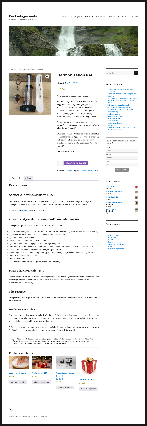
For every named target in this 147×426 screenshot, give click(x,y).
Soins (110, 17)
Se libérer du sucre (114, 119)
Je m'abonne (122, 169)
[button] (47, 76)
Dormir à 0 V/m (113, 121)
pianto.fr (110, 240)
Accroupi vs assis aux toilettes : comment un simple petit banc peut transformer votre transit (123, 100)
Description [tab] (17, 178)
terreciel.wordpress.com (116, 249)
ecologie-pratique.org (115, 235)
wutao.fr (110, 246)
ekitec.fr (110, 242)
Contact (134, 17)
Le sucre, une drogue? (115, 123)
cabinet (24, 210)
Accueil (63, 17)
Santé (87, 17)
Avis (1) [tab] (28, 178)
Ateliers (99, 17)
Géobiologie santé (23, 16)
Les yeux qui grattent (115, 116)
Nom (107, 162)
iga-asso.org (112, 237)
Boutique (122, 17)
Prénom (108, 155)
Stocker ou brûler (113, 125)
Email (108, 148)
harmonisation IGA (90, 171)
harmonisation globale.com (117, 244)
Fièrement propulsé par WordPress (35, 417)
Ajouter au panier (76, 163)
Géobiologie (75, 17)
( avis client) (72, 83)
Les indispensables (114, 114)
